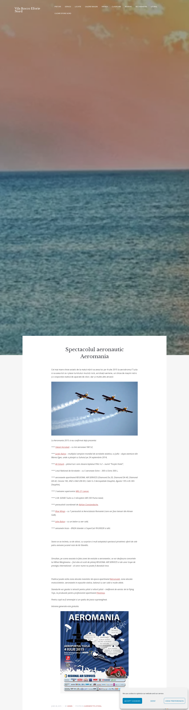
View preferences (174, 701)
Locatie (78, 6)
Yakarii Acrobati (62, 447)
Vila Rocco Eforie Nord (27, 10)
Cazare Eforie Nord (63, 13)
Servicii (68, 6)
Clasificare (116, 6)
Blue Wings (60, 511)
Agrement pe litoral (93, 706)
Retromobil (115, 579)
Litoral (154, 6)
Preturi (58, 6)
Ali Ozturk (59, 464)
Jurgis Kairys (60, 453)
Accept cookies (132, 701)
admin (69, 706)
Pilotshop (100, 593)
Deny (153, 701)
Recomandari (141, 6)
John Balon (60, 521)
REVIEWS (128, 6)
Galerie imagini (91, 6)
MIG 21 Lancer (82, 491)
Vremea (105, 6)
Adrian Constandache (88, 504)
